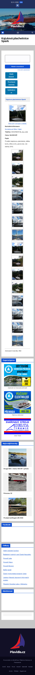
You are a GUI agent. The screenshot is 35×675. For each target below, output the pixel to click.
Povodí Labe (7, 558)
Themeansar (17, 662)
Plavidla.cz (17, 26)
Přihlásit (16, 671)
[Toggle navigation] (18, 32)
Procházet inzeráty (11, 83)
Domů (4, 666)
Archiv (11, 671)
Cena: (7, 135)
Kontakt (30, 666)
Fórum (13, 666)
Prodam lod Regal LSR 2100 (13, 518)
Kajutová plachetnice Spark (16, 99)
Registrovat (23, 671)
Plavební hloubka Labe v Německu (15, 584)
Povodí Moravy (8, 566)
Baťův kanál (7, 570)
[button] (32, 32)
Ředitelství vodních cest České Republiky (17, 554)
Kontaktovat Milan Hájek (13, 129)
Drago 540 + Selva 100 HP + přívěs (16, 469)
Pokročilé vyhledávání (24, 70)
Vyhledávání (11, 91)
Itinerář (19, 666)
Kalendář (24, 666)
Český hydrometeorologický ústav (15, 574)
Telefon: (8, 132)
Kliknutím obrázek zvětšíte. (17, 124)
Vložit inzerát (11, 75)
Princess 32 (8, 493)
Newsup (27, 660)
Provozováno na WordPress (11, 660)
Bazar (8, 666)
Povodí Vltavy (8, 562)
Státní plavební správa (11, 551)
